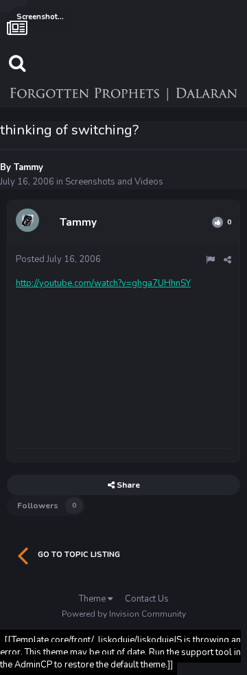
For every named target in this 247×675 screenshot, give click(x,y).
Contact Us (147, 599)
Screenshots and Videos (114, 182)
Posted (58, 259)
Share (127, 484)
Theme (93, 599)
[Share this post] (227, 260)
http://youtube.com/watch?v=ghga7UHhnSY (103, 283)
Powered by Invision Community (124, 613)
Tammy (28, 167)
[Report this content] (210, 260)
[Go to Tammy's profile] (29, 222)
